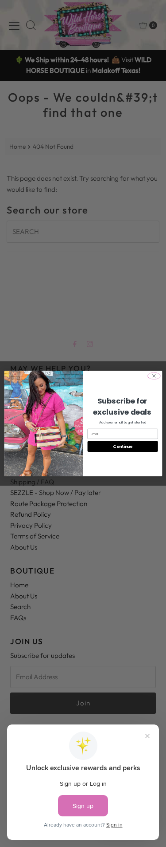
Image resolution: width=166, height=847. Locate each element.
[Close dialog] (153, 376)
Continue (122, 446)
